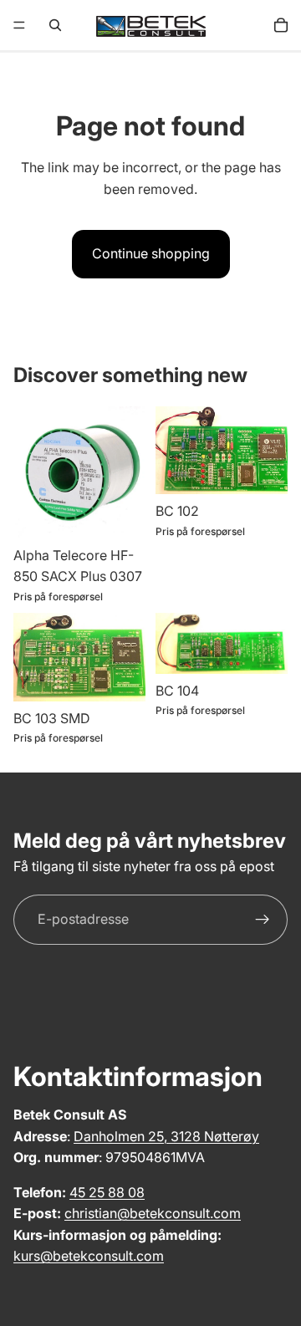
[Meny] (19, 25)
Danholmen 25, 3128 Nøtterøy (166, 1136)
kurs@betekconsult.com (88, 1255)
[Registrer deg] (262, 919)
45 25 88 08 (107, 1192)
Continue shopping (151, 253)
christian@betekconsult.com (152, 1213)
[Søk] (55, 25)
